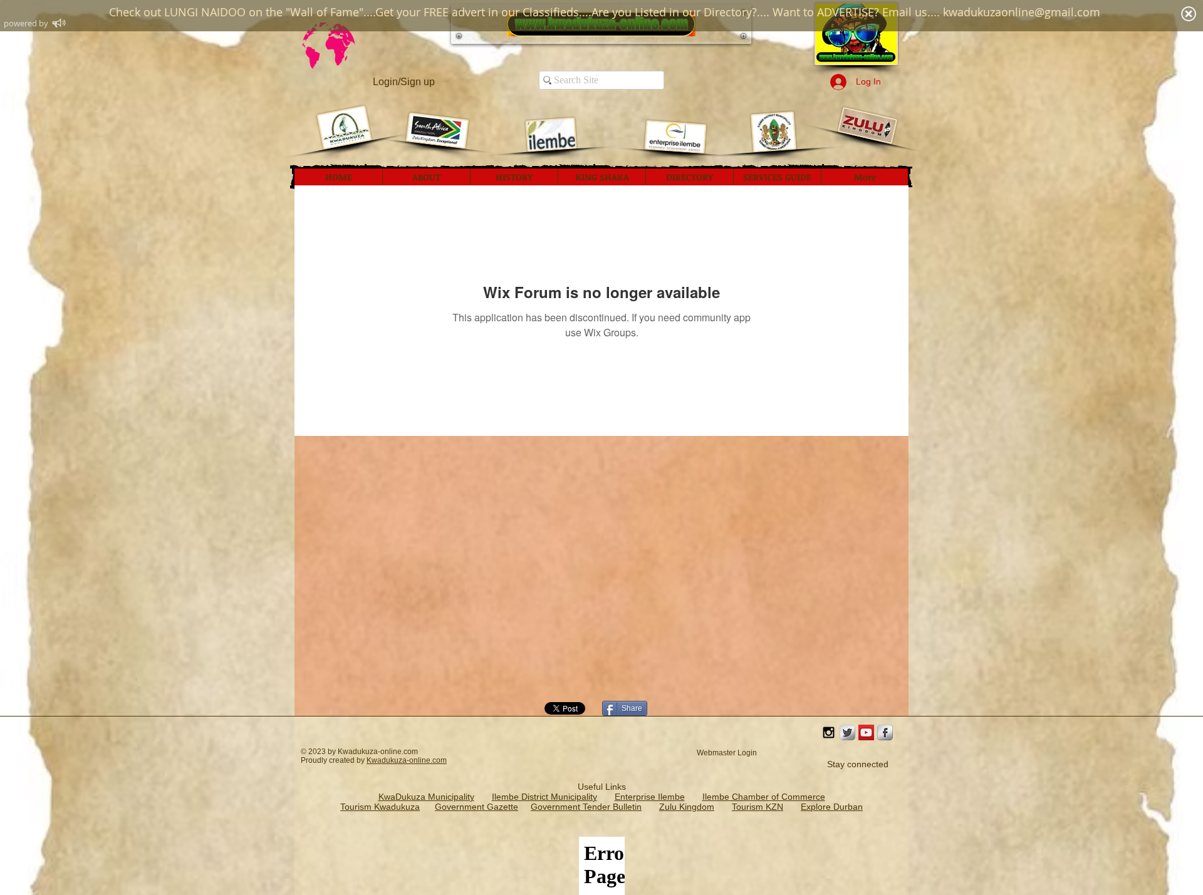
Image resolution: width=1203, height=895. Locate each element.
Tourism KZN (757, 807)
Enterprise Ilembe (650, 797)
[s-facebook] (885, 732)
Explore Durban (832, 807)
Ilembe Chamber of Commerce (763, 797)
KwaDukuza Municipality (426, 797)
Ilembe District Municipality (544, 797)
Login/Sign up (404, 81)
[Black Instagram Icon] (828, 732)
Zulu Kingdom (686, 807)
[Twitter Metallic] (847, 732)
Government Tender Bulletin (586, 807)
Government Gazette (476, 807)
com (439, 760)
